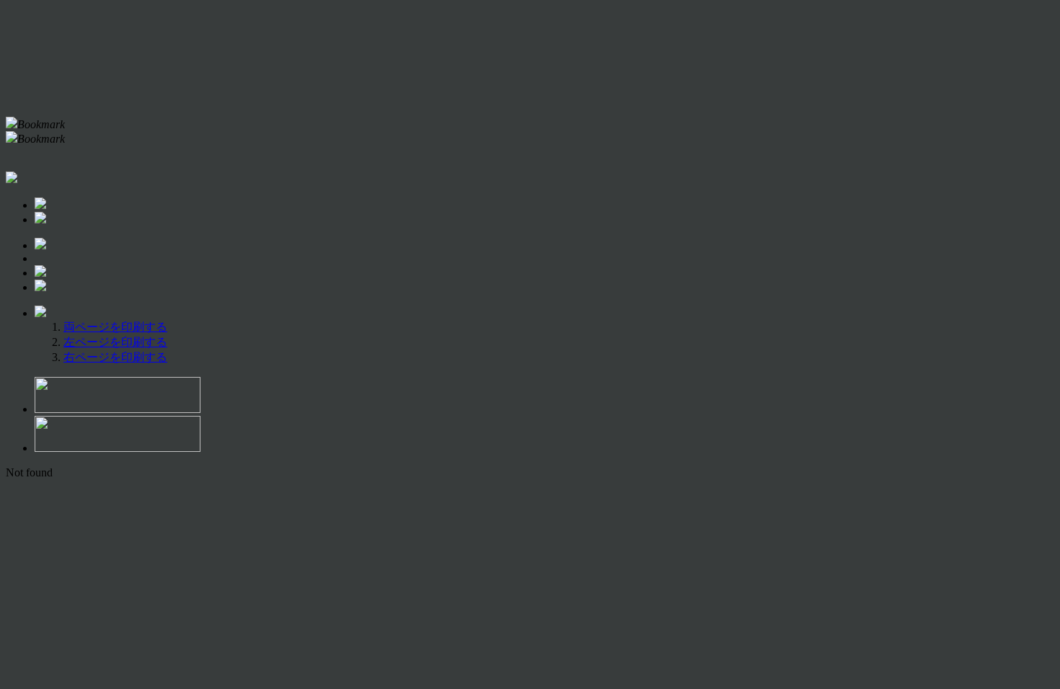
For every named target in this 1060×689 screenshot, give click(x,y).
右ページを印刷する (115, 357)
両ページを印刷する (115, 327)
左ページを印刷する (115, 342)
